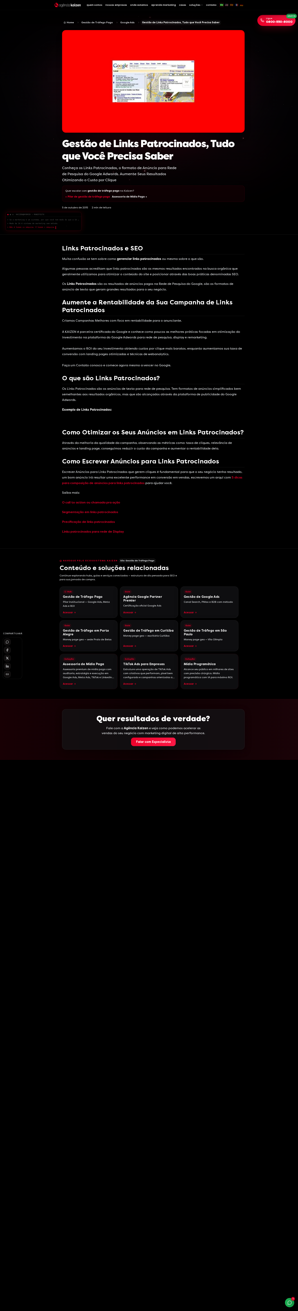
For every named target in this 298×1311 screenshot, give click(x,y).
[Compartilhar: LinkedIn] (7, 666)
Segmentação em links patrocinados (90, 512)
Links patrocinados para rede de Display (93, 531)
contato (211, 4)
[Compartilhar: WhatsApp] (7, 642)
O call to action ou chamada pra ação (91, 502)
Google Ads (127, 22)
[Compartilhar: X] (7, 658)
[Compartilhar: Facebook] (7, 650)
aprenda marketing (163, 4)
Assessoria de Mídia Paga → (129, 196)
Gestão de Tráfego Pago (97, 22)
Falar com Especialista (153, 742)
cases (182, 4)
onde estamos (139, 4)
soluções (194, 4)
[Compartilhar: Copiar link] (7, 674)
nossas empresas (116, 4)
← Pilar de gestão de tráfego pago (87, 196)
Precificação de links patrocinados (88, 522)
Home (70, 22)
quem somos (94, 4)
